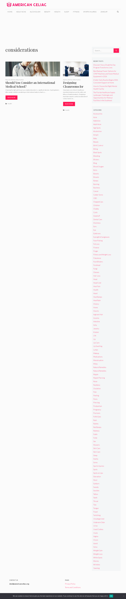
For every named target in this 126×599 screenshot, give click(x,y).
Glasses (96, 272)
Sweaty (96, 487)
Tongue (96, 508)
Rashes (95, 424)
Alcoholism (35, 12)
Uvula (95, 533)
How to (96, 311)
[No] (124, 596)
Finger (95, 251)
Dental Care (97, 219)
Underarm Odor (99, 522)
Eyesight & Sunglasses (101, 237)
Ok (111, 596)
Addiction (96, 121)
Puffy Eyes (97, 417)
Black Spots (97, 152)
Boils (95, 170)
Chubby (96, 209)
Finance (96, 248)
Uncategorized (98, 519)
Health (57, 12)
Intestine (96, 321)
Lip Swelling (97, 346)
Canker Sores (98, 195)
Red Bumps (97, 427)
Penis (95, 399)
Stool (95, 480)
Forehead (96, 265)
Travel (95, 512)
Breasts (96, 177)
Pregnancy (97, 410)
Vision (95, 540)
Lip (94, 339)
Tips (94, 505)
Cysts (95, 212)
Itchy (95, 325)
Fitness (76, 12)
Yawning (96, 568)
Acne (95, 117)
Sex (94, 441)
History (96, 304)
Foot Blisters (98, 262)
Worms (96, 561)
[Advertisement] (63, 29)
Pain (95, 392)
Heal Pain (96, 286)
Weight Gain (97, 550)
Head (95, 279)
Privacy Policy (70, 584)
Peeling (96, 395)
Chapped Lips (98, 202)
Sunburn (96, 484)
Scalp (95, 438)
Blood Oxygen (98, 167)
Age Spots (97, 128)
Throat (95, 501)
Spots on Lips (98, 473)
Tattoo (95, 494)
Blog (95, 163)
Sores (95, 462)
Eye (94, 230)
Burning (96, 184)
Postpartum (97, 406)
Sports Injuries (89, 12)
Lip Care (96, 343)
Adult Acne (21, 12)
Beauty (47, 12)
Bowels (96, 174)
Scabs (95, 434)
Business (96, 188)
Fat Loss (96, 244)
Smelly (95, 459)
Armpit (95, 135)
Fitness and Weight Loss (102, 255)
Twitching (96, 515)
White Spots (97, 558)
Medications (97, 357)
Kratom (96, 332)
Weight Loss (97, 554)
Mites (95, 364)
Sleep (66, 12)
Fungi (95, 269)
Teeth (95, 498)
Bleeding (96, 156)
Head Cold (97, 283)
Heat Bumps (97, 297)
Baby (95, 138)
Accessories (97, 114)
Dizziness (97, 223)
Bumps (95, 181)
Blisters (96, 160)
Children (96, 205)
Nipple (95, 374)
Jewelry (103, 12)
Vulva (95, 547)
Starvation (97, 477)
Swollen (96, 491)
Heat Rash (97, 300)
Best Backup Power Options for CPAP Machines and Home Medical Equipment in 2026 (106, 73)
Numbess (96, 385)
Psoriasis (96, 413)
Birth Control (98, 145)
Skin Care (96, 448)
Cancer (96, 191)
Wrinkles (96, 565)
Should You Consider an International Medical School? (30, 84)
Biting (95, 149)
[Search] (116, 50)
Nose (95, 381)
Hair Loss (96, 276)
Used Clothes (98, 529)
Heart (95, 293)
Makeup (96, 353)
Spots (95, 469)
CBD (95, 198)
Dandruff (96, 216)
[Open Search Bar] (118, 11)
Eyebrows (97, 233)
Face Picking (97, 241)
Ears (95, 226)
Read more (11, 97)
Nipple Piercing (99, 378)
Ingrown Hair (98, 314)
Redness (96, 431)
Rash (95, 420)
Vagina (95, 536)
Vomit (95, 543)
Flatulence (97, 258)
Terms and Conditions (73, 587)
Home (9, 12)
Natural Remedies (99, 367)
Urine (95, 526)
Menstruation (98, 360)
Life (94, 336)
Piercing (96, 403)
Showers (96, 445)
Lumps (95, 350)
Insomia (96, 318)
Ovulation (97, 388)
